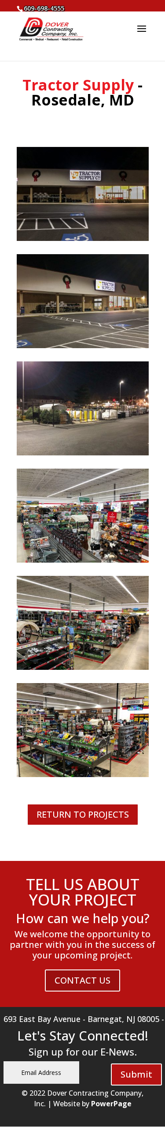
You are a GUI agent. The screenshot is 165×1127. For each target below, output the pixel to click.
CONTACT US (82, 980)
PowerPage (111, 1103)
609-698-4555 (44, 8)
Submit (136, 1074)
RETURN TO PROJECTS (83, 814)
